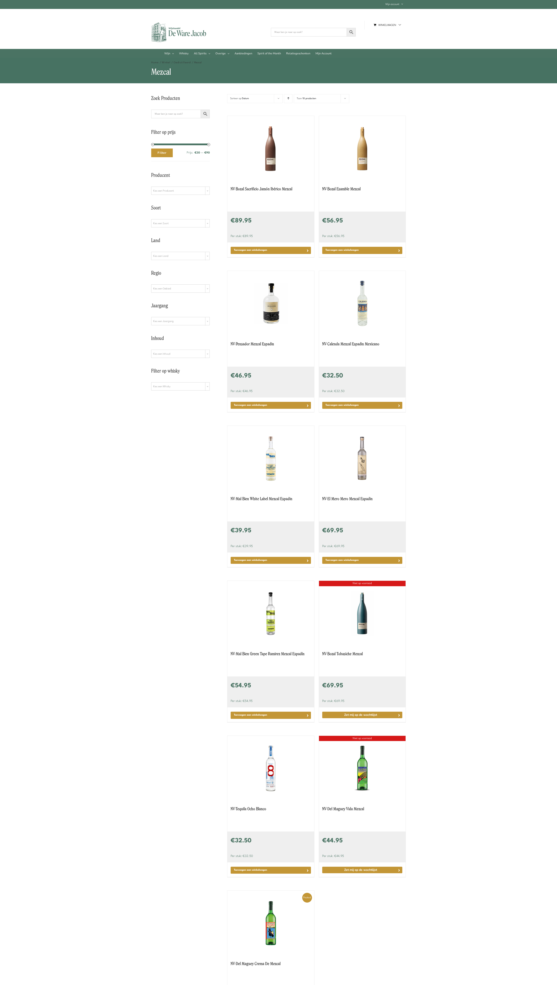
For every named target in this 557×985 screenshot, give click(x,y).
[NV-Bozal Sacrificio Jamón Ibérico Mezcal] (270, 148)
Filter (162, 153)
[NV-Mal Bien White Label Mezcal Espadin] (270, 458)
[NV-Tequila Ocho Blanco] (270, 768)
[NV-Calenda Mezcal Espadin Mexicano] (362, 303)
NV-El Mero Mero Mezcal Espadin (347, 498)
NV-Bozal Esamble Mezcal (341, 189)
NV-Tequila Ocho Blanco (248, 808)
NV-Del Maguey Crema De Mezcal (256, 963)
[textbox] (180, 191)
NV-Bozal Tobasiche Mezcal (342, 653)
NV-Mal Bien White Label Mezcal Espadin (261, 498)
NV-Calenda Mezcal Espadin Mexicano (350, 344)
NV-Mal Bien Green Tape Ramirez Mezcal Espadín (268, 653)
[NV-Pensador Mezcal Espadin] (270, 303)
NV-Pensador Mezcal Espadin (252, 344)
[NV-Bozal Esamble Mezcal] (362, 148)
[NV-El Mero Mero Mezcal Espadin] (362, 458)
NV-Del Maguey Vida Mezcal (343, 808)
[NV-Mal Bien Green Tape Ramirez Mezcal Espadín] (270, 613)
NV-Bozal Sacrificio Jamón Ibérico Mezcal (261, 189)
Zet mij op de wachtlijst (360, 715)
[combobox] (180, 191)
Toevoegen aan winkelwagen (250, 250)
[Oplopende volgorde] (288, 98)
